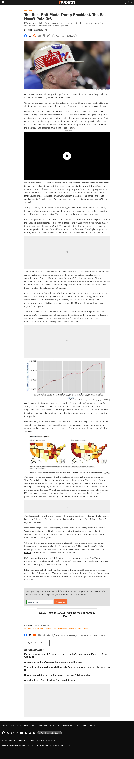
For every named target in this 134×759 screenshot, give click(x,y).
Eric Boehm (28, 30)
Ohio (54, 629)
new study (52, 406)
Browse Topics (15, 725)
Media (85, 725)
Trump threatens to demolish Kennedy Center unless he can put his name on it (67, 668)
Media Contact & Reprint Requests (92, 635)
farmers (27, 552)
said (63, 106)
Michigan (48, 629)
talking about (30, 186)
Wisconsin (72, 629)
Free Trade (28, 10)
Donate (47, 725)
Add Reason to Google (65, 36)
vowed (41, 543)
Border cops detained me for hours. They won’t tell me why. (57, 675)
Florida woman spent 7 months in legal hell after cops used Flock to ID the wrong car (65, 655)
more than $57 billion (98, 199)
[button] (130, 2)
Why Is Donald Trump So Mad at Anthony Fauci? (67, 614)
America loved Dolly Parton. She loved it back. (50, 680)
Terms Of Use (50, 740)
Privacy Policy (39, 740)
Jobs (79, 629)
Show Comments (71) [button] (38, 643)
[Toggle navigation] (3, 2)
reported (28, 522)
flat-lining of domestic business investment (81, 477)
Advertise (57, 725)
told (47, 558)
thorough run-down (85, 534)
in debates (61, 546)
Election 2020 (38, 629)
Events (27, 725)
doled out (99, 549)
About (4, 725)
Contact (77, 725)
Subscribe (60, 601)
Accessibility (28, 740)
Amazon (93, 725)
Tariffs (85, 629)
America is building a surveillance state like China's (53, 661)
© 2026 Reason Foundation (12, 740)
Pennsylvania (62, 629)
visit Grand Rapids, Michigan (96, 561)
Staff (34, 725)
